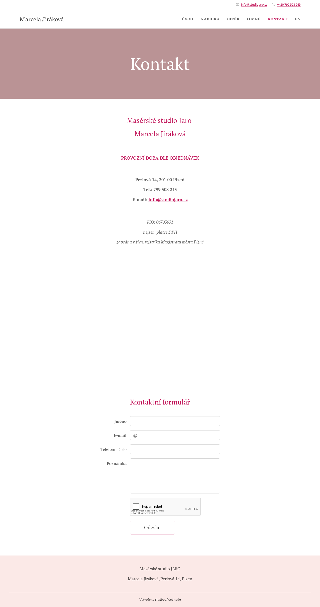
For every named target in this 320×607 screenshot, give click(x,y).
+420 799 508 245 (289, 4)
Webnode (174, 599)
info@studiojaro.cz (254, 4)
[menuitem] (189, 19)
